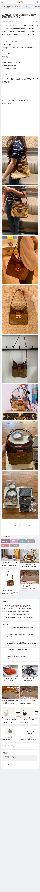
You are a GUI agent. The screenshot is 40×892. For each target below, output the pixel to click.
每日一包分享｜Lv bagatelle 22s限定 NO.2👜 (29, 588)
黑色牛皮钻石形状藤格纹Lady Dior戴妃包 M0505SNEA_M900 (10, 680)
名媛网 (21, 2)
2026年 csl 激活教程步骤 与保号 (17, 656)
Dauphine (13, 25)
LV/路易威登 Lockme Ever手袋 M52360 (19, 649)
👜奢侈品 (10, 7)
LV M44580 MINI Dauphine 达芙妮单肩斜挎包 (10, 593)
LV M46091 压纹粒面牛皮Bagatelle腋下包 (16, 614)
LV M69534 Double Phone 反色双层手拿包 (20, 627)
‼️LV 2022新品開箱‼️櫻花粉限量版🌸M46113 (18, 606)
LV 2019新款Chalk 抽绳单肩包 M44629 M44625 (22, 643)
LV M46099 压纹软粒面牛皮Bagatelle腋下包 (17, 611)
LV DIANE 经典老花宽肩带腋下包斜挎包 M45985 (18, 617)
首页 (4, 7)
